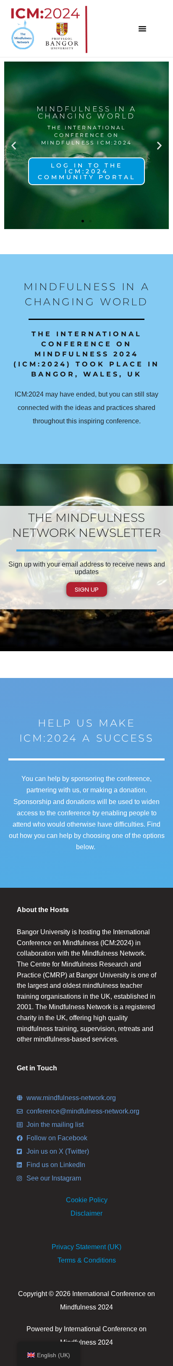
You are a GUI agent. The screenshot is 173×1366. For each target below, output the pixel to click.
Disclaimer (86, 1213)
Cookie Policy (86, 1200)
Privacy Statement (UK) (86, 1246)
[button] (142, 28)
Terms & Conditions (87, 1260)
